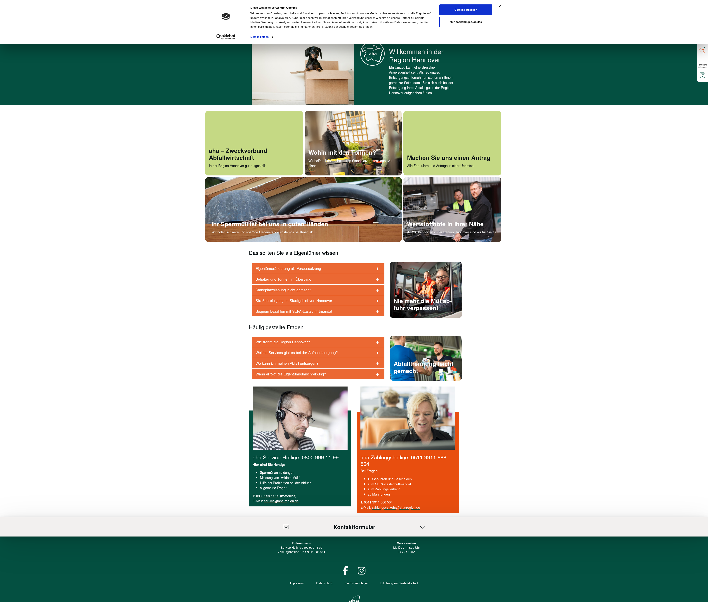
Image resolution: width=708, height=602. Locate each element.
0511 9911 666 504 (378, 502)
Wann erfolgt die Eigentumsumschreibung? (291, 374)
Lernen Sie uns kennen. (226, 173)
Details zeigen (259, 36)
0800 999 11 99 (267, 495)
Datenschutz (324, 583)
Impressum (297, 583)
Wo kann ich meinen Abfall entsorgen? (287, 363)
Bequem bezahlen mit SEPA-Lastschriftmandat (294, 311)
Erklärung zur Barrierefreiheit (399, 583)
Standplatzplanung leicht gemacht (283, 289)
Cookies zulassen (465, 9)
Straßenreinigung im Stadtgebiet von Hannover (294, 300)
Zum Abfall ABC (405, 378)
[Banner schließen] (500, 5)
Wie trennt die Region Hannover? (283, 341)
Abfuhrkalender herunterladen (416, 316)
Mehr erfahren (318, 173)
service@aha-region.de (281, 500)
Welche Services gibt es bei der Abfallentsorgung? (297, 352)
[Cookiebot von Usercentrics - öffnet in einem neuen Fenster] (226, 37)
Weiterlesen (415, 173)
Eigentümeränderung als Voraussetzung (288, 268)
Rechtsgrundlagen (356, 583)
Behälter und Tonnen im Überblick (283, 279)
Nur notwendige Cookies (466, 21)
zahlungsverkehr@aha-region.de (396, 507)
